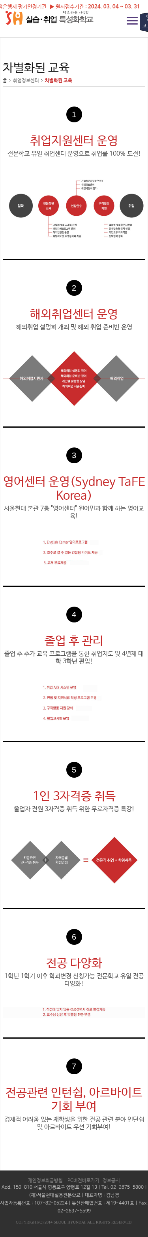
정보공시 (111, 1181)
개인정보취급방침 (45, 1181)
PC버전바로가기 (83, 1181)
